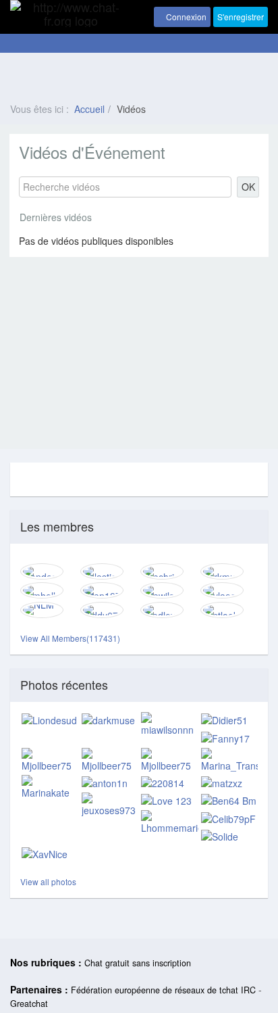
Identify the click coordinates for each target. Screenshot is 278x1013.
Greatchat (29, 1003)
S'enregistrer (240, 16)
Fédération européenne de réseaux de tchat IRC (163, 990)
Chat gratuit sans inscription (137, 963)
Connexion (185, 16)
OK (248, 186)
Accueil (89, 109)
